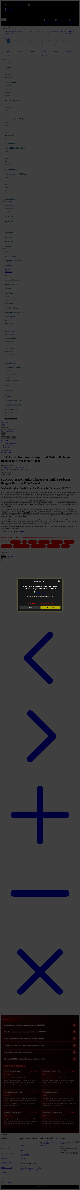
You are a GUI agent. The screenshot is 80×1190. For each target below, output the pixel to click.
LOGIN (29, 607)
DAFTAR (50, 607)
